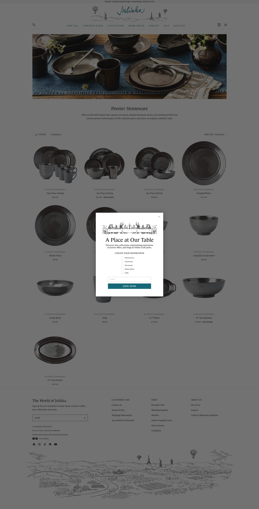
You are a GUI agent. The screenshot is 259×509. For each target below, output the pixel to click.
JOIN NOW (129, 286)
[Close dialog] (159, 216)
